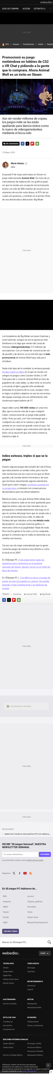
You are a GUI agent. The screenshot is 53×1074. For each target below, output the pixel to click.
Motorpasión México (35, 1055)
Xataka (5, 968)
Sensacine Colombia (35, 1051)
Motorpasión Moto (34, 1007)
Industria (7, 901)
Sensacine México (34, 1047)
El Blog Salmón (33, 1022)
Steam (6, 912)
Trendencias (8, 1022)
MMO (5, 907)
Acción (26, 8)
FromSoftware (28, 44)
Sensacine (31, 986)
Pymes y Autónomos (35, 1025)
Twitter (27, 144)
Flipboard (32, 144)
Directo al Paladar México (13, 1055)
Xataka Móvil (8, 972)
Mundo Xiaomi (8, 983)
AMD (5, 922)
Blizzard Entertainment (37, 922)
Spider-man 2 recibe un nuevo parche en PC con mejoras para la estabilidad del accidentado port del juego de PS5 (28, 834)
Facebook (22, 144)
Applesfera (7, 975)
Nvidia (6, 917)
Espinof (30, 989)
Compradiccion (9, 1029)
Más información (29, 1071)
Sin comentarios (12, 144)
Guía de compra (10, 8)
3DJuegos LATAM (34, 1043)
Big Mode (46, 594)
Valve (29, 912)
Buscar (49, 942)
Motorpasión (32, 1004)
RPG (7, 44)
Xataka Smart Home (10, 979)
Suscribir (44, 854)
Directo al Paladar (10, 1004)
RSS (30, 873)
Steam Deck (32, 917)
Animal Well (31, 594)
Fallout (40, 44)
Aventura (17, 594)
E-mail (37, 144)
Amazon (16, 44)
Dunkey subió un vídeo (13, 372)
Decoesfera (7, 1025)
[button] (19, 163)
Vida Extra (31, 972)
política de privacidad (35, 860)
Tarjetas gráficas (34, 901)
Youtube (25, 873)
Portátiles (31, 907)
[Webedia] (46, 2)
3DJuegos (31, 968)
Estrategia (40, 8)
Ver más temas (10, 931)
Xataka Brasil (8, 1047)
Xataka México (8, 1043)
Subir (42, 953)
